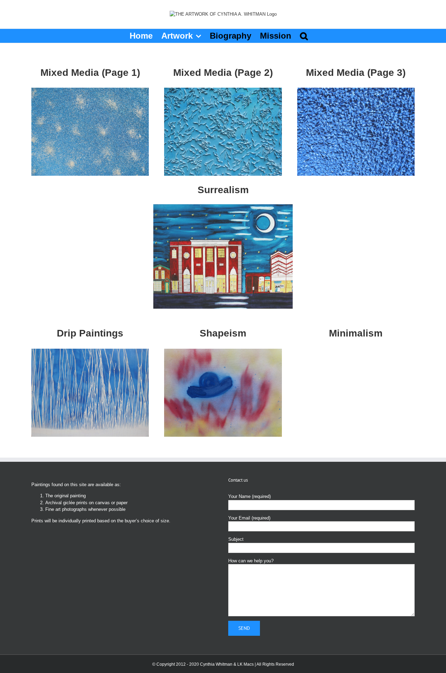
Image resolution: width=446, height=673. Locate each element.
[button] (304, 36)
